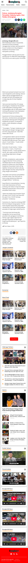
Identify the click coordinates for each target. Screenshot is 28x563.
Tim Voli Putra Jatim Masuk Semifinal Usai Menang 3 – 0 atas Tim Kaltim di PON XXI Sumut (14, 379)
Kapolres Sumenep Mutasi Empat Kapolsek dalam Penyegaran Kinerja (20, 259)
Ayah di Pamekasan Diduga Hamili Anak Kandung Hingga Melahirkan (12, 409)
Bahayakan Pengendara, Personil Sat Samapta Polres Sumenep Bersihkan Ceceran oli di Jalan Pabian (7, 282)
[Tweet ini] (19, 20)
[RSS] (17, 233)
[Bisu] (21, 503)
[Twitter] (14, 233)
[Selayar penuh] (23, 503)
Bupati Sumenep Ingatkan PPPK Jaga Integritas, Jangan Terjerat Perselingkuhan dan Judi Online (13, 480)
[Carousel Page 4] (16, 463)
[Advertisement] (14, 75)
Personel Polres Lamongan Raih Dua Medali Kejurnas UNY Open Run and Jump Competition (14, 371)
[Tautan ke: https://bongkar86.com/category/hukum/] (25, 390)
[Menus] (2, 2)
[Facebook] (11, 233)
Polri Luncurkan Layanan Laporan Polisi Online (7, 270)
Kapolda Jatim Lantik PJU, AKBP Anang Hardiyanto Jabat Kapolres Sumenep (19, 270)
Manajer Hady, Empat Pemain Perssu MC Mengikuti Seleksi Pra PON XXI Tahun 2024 (15, 384)
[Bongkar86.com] (14, 1)
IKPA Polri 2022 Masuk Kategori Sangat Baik (22, 239)
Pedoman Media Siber (6, 560)
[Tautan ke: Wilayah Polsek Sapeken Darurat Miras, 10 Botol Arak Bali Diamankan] (5, 417)
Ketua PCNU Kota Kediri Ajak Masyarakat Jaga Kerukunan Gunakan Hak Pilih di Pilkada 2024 (14, 459)
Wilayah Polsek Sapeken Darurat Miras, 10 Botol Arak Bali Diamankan (17, 415)
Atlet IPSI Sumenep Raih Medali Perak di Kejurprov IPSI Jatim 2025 (15, 366)
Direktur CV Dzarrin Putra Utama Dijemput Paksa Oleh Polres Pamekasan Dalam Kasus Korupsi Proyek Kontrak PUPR (18, 423)
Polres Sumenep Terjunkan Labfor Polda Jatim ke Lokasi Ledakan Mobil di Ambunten (19, 282)
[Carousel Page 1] (10, 463)
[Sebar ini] (16, 20)
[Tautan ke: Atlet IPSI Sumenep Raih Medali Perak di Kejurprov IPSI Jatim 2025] (14, 357)
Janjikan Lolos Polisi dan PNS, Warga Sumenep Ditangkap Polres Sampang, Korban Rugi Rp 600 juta (18, 439)
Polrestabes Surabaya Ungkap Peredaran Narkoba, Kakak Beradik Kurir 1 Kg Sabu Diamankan (7, 240)
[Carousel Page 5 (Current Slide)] (18, 463)
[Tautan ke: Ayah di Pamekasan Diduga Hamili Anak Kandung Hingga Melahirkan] (14, 400)
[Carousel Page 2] (12, 463)
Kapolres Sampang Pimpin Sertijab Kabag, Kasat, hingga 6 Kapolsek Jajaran (7, 259)
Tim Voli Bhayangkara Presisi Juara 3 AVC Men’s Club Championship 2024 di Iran (14, 375)
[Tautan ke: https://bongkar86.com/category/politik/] (25, 448)
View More (14, 339)
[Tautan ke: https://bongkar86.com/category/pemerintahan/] (25, 469)
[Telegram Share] (21, 20)
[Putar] (4, 503)
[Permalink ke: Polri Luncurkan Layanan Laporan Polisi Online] (7, 265)
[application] (14, 498)
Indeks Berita (17, 560)
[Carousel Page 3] (14, 463)
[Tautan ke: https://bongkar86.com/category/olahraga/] (25, 347)
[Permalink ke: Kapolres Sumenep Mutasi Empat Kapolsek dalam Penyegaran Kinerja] (20, 253)
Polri (3, 20)
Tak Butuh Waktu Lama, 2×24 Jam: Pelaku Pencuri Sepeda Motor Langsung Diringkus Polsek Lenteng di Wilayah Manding (17, 431)
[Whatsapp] (24, 20)
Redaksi (17, 559)
